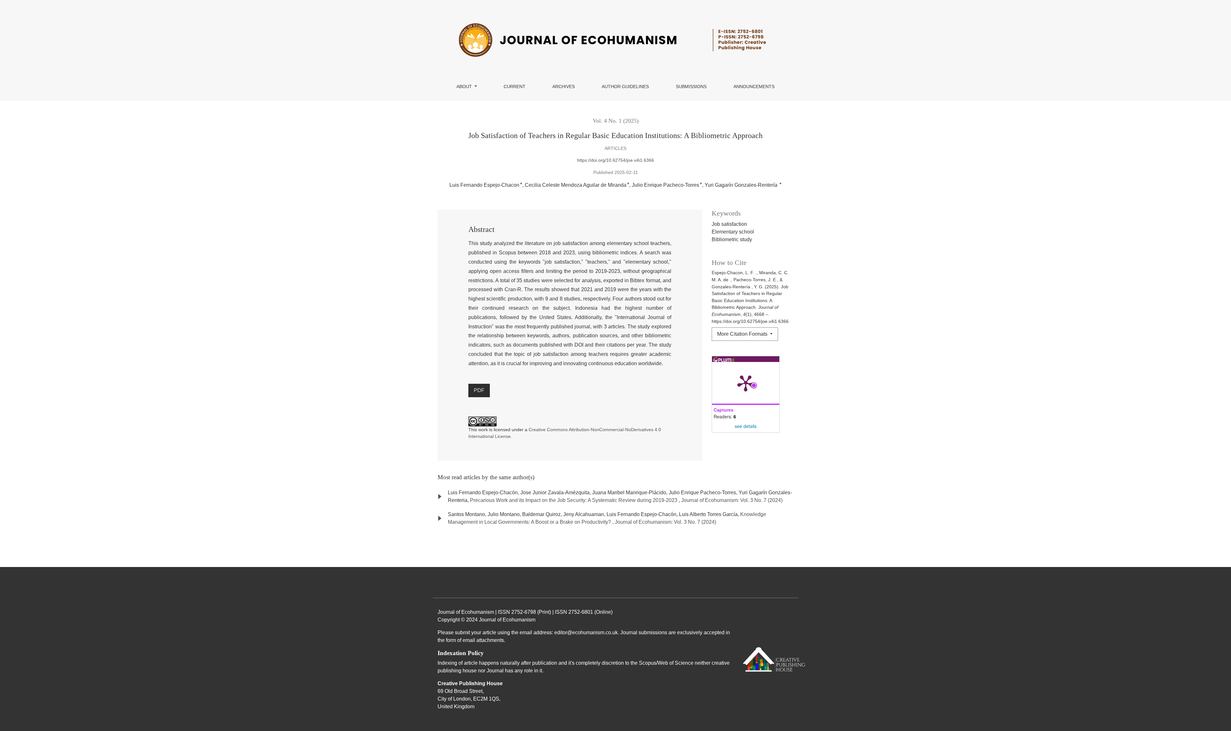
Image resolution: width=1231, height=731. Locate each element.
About (464, 86)
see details (746, 426)
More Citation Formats (743, 334)
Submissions (691, 86)
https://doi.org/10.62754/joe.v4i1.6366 (615, 160)
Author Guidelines (625, 86)
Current (514, 86)
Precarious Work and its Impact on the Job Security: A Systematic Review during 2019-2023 (574, 500)
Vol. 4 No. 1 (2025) (616, 121)
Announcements (754, 86)
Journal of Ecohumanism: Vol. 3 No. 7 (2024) (732, 500)
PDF (479, 390)
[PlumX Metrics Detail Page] (745, 383)
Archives (563, 86)
